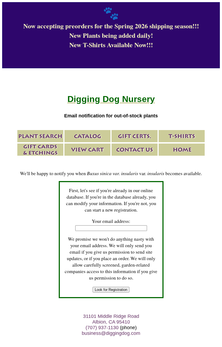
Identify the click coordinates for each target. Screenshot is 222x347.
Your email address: (111, 221)
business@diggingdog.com (111, 333)
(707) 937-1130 (102, 327)
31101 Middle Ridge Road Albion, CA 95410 (111, 319)
